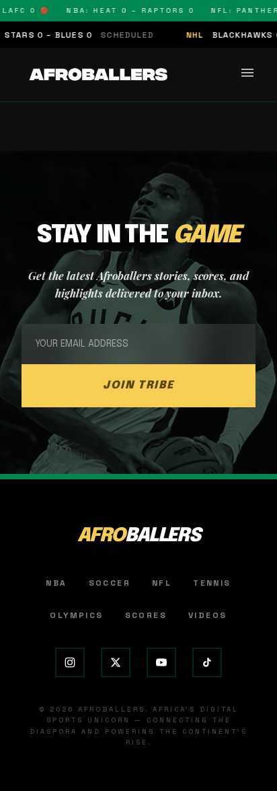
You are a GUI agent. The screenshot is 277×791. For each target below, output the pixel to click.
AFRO (138, 536)
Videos (207, 615)
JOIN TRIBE (138, 385)
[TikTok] (207, 662)
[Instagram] (70, 662)
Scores (146, 615)
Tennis (212, 583)
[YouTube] (161, 662)
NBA (56, 583)
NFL (161, 583)
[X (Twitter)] (115, 662)
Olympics (76, 615)
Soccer (109, 583)
